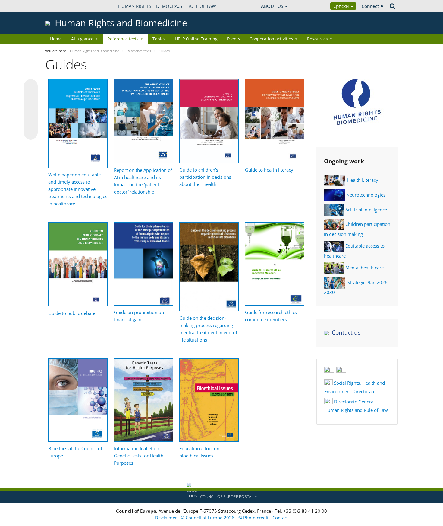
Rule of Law (201, 6)
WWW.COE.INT (60, 6)
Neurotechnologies (365, 195)
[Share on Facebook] (30, 109)
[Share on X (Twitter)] (30, 98)
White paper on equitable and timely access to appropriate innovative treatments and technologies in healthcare (77, 189)
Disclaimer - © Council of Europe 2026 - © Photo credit (212, 518)
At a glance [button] (82, 39)
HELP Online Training (196, 39)
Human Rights (134, 6)
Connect (370, 6)
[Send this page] (30, 132)
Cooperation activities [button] (271, 39)
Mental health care (364, 268)
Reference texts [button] (123, 39)
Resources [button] (317, 39)
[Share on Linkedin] (30, 121)
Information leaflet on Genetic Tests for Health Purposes (138, 455)
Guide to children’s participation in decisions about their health (205, 177)
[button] (221, 497)
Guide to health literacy (269, 170)
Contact (280, 518)
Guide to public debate (71, 313)
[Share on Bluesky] (30, 86)
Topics (158, 39)
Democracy (169, 6)
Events (233, 39)
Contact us (346, 332)
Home (56, 39)
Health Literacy (362, 180)
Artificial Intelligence (366, 210)
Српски (341, 6)
